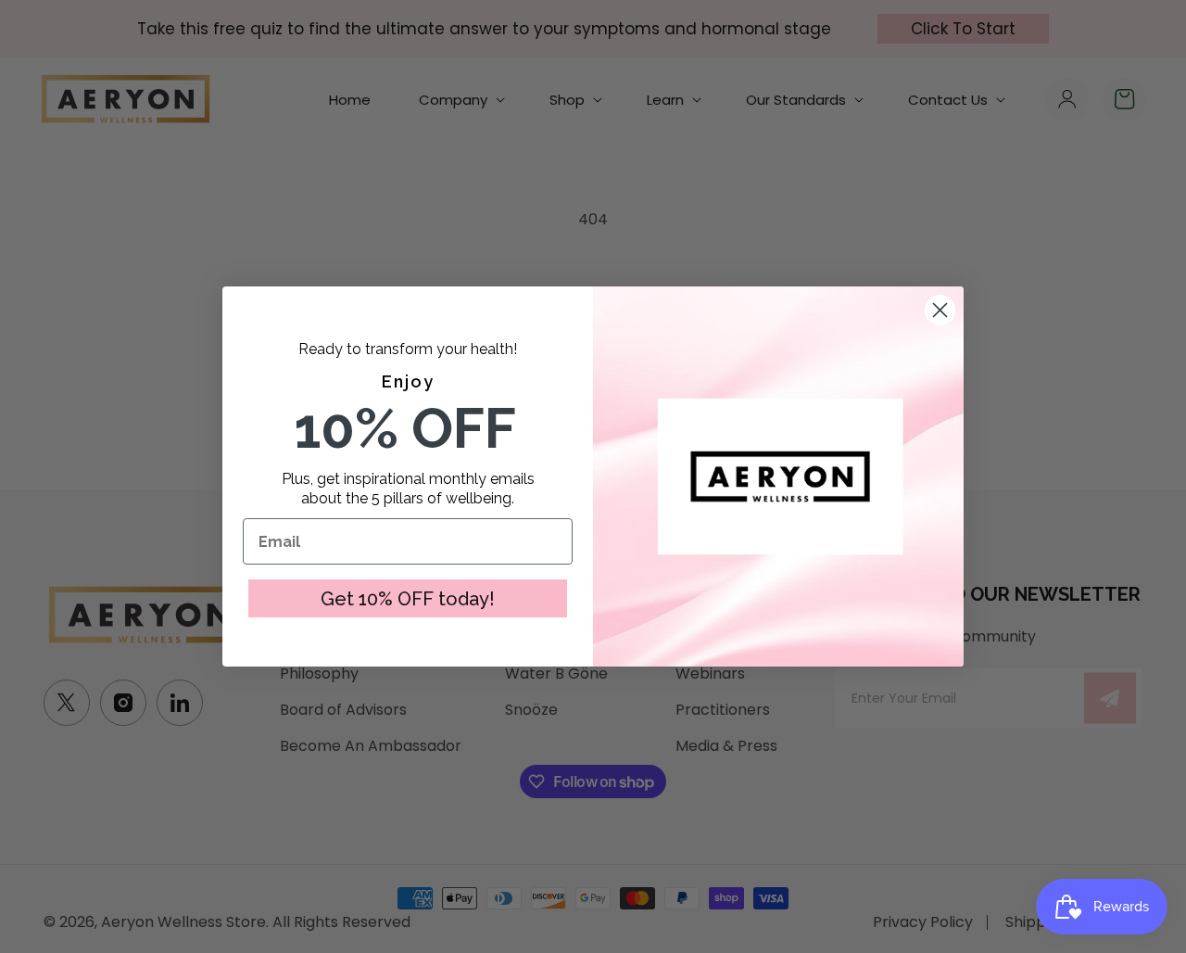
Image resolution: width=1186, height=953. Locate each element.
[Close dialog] (940, 310)
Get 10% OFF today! (408, 599)
